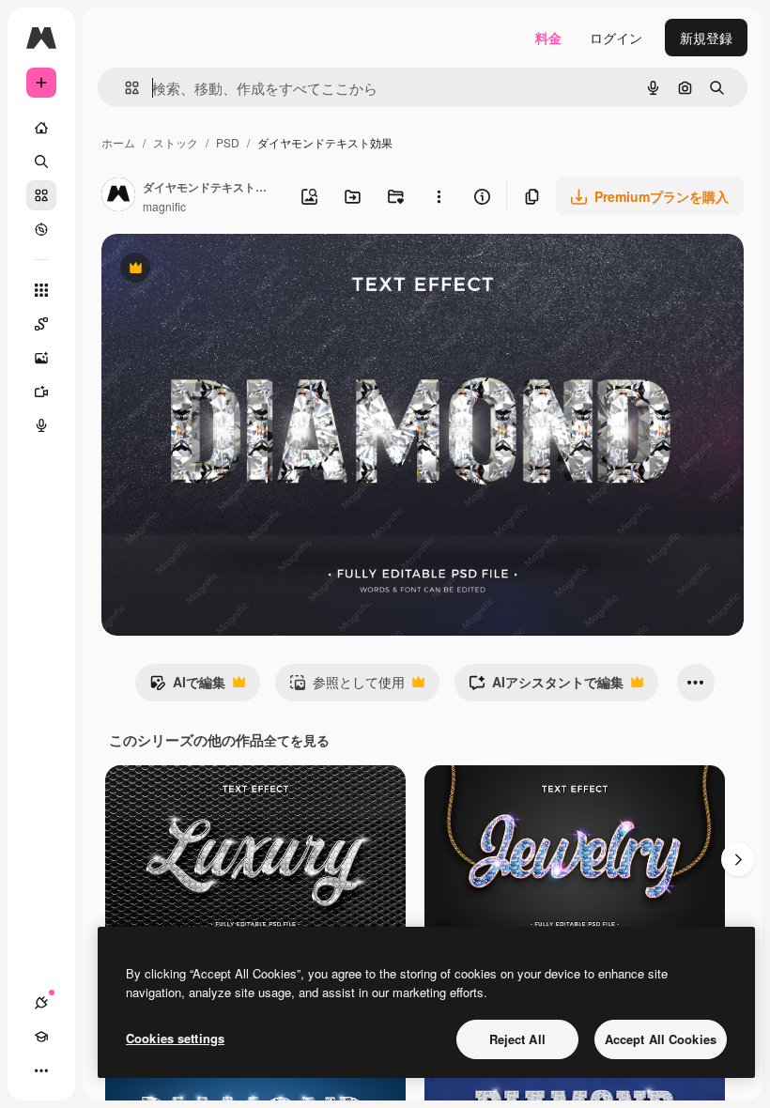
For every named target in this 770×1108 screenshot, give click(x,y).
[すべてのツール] (41, 290)
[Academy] (41, 1037)
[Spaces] (41, 324)
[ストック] (41, 195)
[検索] (41, 161)
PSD (227, 142)
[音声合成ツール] (41, 425)
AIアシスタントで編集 (546, 686)
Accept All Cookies (660, 1039)
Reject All (517, 1039)
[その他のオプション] (438, 196)
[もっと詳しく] (41, 229)
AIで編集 (187, 686)
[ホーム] (41, 128)
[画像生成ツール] (41, 358)
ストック (175, 142)
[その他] (41, 1070)
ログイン (616, 37)
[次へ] (738, 859)
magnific (164, 206)
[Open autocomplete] (124, 88)
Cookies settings (175, 1038)
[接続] (41, 1003)
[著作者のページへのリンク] (118, 196)
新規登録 (706, 37)
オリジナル (230, 270)
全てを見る (297, 740)
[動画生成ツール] (41, 392)
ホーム (118, 142)
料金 (548, 37)
